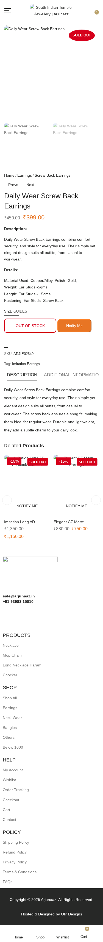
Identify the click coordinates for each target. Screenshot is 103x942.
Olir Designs (71, 914)
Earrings (24, 175)
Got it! (81, 9)
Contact (9, 819)
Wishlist (9, 780)
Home (9, 175)
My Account (13, 770)
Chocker (10, 675)
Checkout (11, 800)
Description (22, 375)
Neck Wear (12, 717)
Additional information (73, 375)
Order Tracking (16, 790)
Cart (6, 810)
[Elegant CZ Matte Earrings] (76, 485)
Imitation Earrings (26, 364)
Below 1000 (13, 747)
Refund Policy (15, 852)
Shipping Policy (16, 842)
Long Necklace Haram (22, 665)
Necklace (11, 645)
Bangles (10, 727)
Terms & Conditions (20, 872)
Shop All (10, 698)
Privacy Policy (15, 862)
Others (9, 737)
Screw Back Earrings (53, 175)
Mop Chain (12, 655)
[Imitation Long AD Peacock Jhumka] (27, 485)
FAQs (7, 882)
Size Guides (15, 311)
